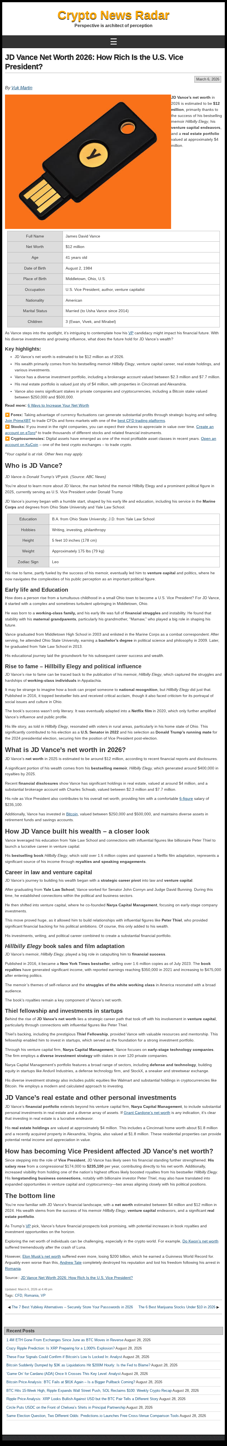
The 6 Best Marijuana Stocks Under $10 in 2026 (176, 1307)
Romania (13, 1268)
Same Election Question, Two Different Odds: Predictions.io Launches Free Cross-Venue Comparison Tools (92, 1416)
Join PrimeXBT (18, 420)
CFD (18, 1295)
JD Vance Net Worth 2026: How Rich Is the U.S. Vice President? (77, 1277)
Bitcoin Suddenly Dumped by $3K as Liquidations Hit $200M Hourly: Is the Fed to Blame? (78, 1365)
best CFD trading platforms (141, 420)
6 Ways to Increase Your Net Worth (58, 405)
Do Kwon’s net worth (200, 1241)
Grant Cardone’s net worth (147, 1112)
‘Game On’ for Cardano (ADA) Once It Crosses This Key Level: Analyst (63, 1374)
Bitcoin (72, 814)
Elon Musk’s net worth (41, 1256)
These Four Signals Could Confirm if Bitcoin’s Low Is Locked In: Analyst (64, 1357)
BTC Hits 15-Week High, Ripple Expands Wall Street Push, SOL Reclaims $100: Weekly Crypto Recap (89, 1390)
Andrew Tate (71, 1262)
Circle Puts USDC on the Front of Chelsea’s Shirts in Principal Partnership (65, 1407)
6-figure (186, 798)
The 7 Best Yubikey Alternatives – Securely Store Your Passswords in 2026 (72, 1307)
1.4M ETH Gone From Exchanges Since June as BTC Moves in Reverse (64, 1340)
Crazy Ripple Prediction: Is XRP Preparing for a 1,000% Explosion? (60, 1348)
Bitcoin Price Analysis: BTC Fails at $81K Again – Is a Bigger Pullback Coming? (70, 1382)
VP (130, 333)
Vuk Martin (21, 87)
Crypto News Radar (113, 15)
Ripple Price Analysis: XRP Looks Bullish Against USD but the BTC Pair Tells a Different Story (82, 1399)
